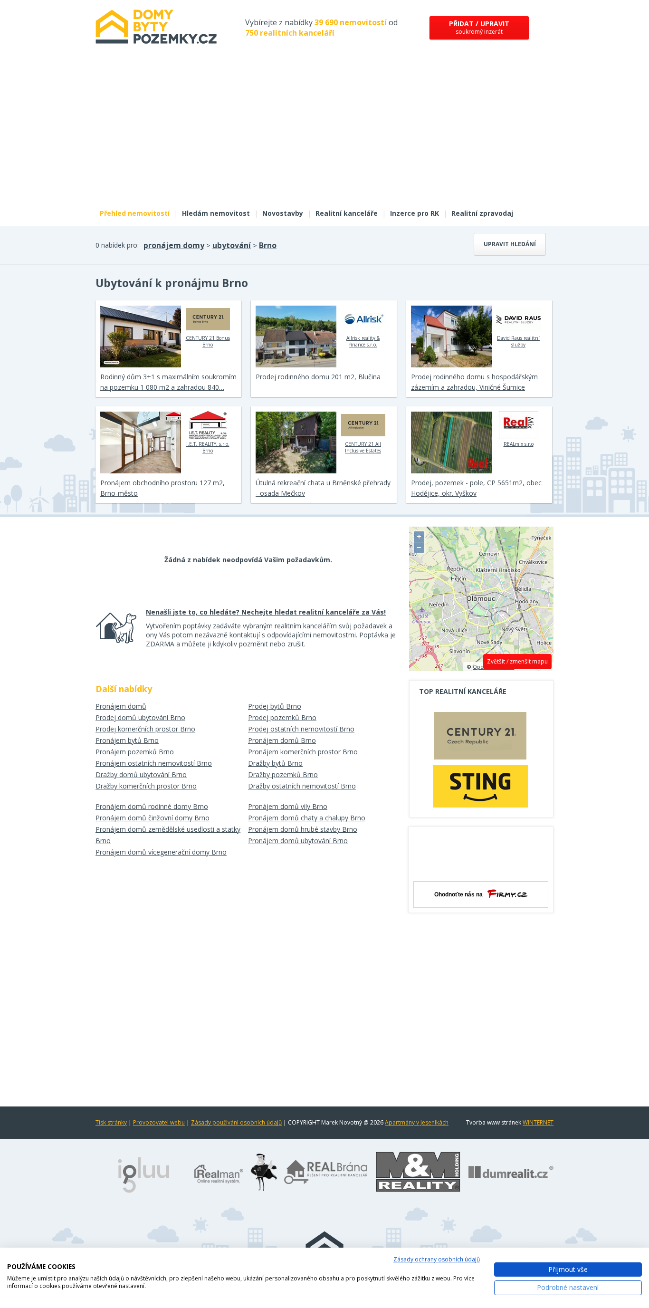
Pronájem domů (120, 706)
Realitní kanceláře (346, 213)
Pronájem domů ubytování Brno (298, 840)
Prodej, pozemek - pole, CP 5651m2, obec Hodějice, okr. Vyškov (476, 488)
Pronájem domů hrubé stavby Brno (302, 829)
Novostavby (282, 213)
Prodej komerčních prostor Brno (145, 728)
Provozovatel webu (159, 1122)
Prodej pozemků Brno (282, 717)
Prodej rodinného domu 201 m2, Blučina (318, 376)
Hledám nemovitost (216, 213)
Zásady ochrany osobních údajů (436, 1259)
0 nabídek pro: (117, 245)
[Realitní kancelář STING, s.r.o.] (480, 786)
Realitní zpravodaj (482, 213)
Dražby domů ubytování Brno (141, 774)
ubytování (231, 245)
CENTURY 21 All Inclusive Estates (363, 447)
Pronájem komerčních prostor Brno (303, 751)
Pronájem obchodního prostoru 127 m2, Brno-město (162, 488)
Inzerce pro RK (414, 213)
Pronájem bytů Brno (127, 740)
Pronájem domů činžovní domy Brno (152, 817)
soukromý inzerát (479, 27)
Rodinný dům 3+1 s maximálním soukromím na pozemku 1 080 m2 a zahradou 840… (168, 382)
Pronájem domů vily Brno (287, 806)
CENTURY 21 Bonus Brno (208, 341)
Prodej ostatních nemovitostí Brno (301, 728)
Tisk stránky (111, 1122)
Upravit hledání (510, 244)
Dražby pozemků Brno (283, 774)
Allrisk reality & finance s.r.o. (363, 341)
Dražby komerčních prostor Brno (146, 785)
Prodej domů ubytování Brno (140, 717)
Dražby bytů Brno (275, 763)
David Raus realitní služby (518, 341)
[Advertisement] (324, 132)
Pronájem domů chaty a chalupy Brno (306, 817)
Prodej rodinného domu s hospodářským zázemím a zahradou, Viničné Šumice (474, 382)
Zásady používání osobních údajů (236, 1122)
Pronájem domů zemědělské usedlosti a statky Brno (167, 835)
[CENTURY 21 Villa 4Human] (480, 738)
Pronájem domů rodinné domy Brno (151, 806)
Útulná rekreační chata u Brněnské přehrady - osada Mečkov (323, 488)
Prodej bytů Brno (274, 706)
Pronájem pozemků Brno (134, 751)
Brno (268, 245)
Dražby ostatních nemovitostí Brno (302, 785)
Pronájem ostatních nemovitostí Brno (153, 763)
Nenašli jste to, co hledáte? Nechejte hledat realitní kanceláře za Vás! (266, 611)
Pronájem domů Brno (282, 740)
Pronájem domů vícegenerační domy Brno (161, 851)
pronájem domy (173, 245)
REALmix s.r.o (519, 444)
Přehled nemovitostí (135, 213)
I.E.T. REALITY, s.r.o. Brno (207, 447)
